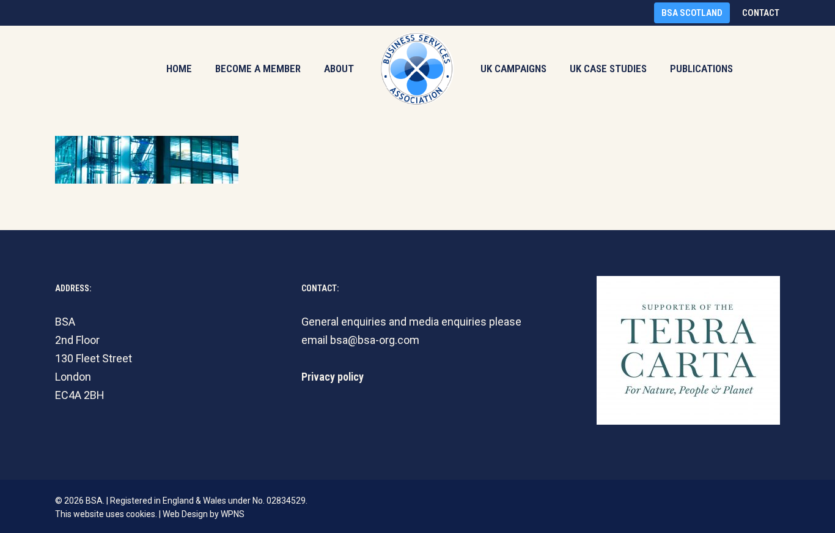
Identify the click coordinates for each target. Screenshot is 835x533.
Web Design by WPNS (204, 514)
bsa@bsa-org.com (374, 340)
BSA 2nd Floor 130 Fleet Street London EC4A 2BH (93, 358)
